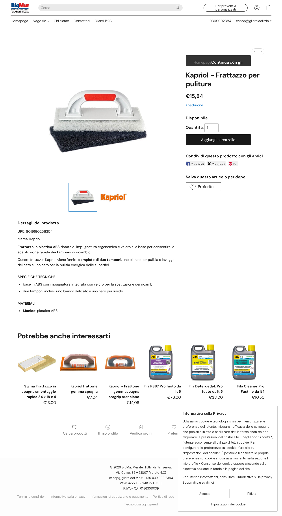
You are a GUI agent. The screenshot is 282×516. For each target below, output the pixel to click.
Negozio (40, 21)
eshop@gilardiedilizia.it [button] (253, 21)
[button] (20, 7)
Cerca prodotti (75, 433)
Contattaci (82, 21)
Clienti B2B (103, 21)
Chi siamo (61, 21)
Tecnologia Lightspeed (141, 504)
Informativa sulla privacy (68, 496)
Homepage (19, 21)
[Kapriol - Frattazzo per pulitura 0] (83, 197)
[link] (228, 502)
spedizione (194, 105)
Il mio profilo (108, 433)
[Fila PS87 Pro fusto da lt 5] (162, 362)
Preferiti (174, 433)
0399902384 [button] (221, 21)
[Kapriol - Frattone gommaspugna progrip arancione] (120, 362)
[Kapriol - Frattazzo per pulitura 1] (113, 197)
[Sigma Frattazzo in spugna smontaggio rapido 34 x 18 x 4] (37, 362)
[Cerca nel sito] (177, 7)
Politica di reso (163, 496)
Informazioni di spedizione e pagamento (119, 496)
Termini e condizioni (31, 496)
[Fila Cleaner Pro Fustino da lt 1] (245, 362)
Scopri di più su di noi (198, 482)
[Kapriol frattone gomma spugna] (78, 362)
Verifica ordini (141, 433)
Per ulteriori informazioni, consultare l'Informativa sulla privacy (227, 477)
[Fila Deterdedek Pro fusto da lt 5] (203, 362)
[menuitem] (255, 52)
